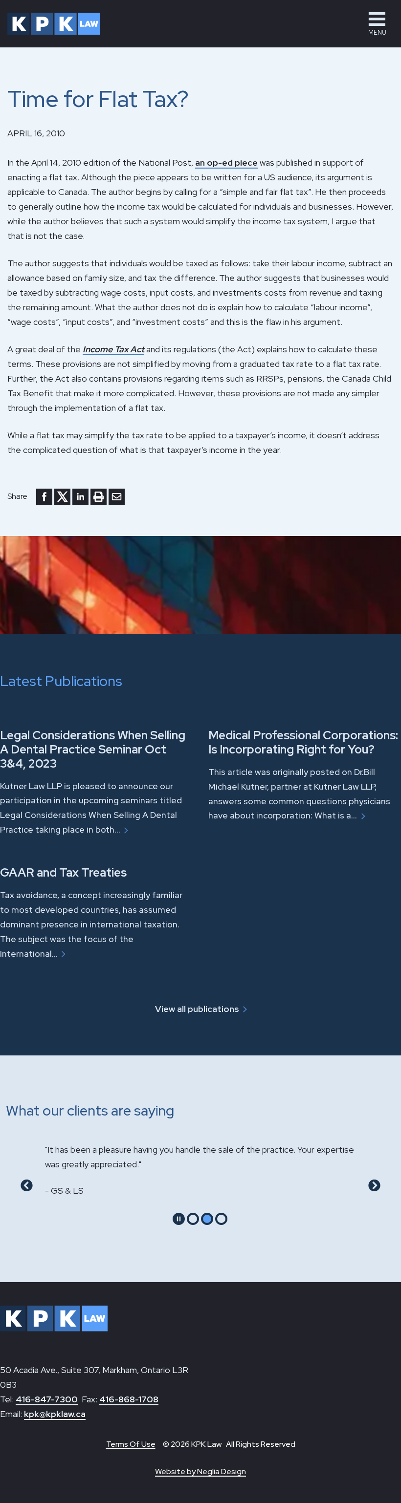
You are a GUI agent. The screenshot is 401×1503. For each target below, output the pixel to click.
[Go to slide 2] (207, 1219)
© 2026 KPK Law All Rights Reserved (229, 1444)
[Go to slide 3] (221, 1219)
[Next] (374, 1186)
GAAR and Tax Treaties (63, 872)
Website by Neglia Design (200, 1471)
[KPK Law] (53, 24)
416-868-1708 (128, 1399)
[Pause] (179, 1219)
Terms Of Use (131, 1444)
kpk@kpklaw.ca (55, 1413)
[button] (377, 23)
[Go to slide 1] (193, 1219)
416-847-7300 (47, 1399)
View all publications (197, 1008)
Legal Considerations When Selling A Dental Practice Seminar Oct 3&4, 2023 (92, 749)
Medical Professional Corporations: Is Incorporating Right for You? (303, 742)
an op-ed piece (226, 162)
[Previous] (27, 1186)
